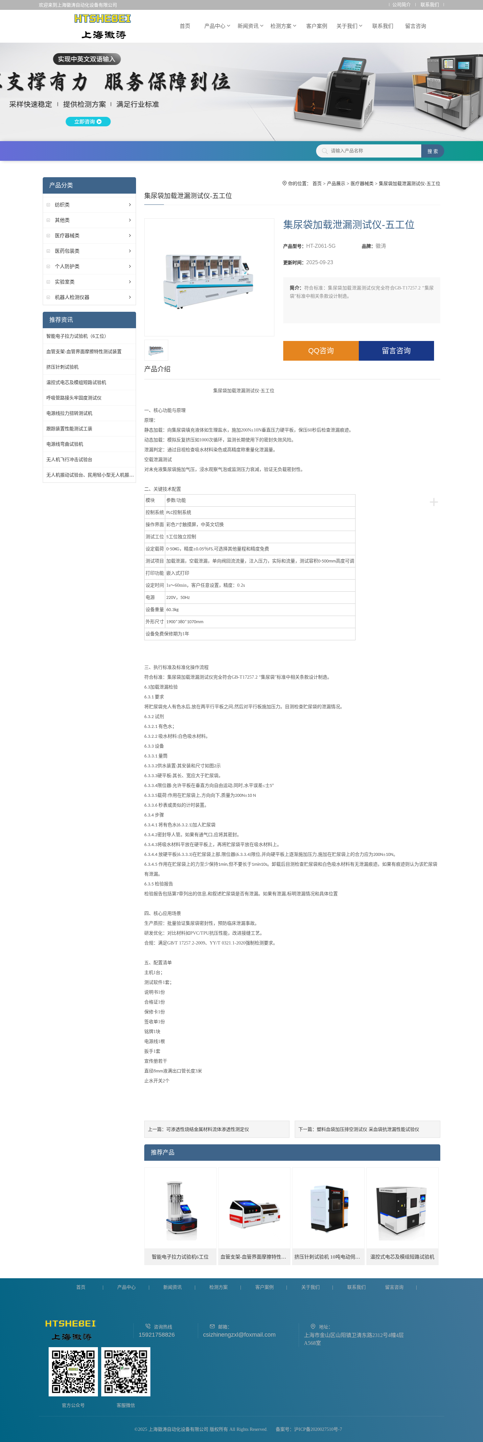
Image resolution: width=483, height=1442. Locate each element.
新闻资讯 (248, 26)
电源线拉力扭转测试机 (69, 413)
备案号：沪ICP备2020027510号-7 (309, 1429)
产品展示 (336, 183)
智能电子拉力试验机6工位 (180, 1257)
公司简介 (401, 5)
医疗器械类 (67, 235)
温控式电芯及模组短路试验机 (76, 382)
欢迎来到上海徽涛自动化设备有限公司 (78, 5)
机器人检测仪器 (72, 297)
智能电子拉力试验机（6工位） (77, 336)
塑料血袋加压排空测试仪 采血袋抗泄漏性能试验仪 (368, 1129)
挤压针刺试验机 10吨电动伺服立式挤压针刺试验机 (329, 1257)
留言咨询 (415, 26)
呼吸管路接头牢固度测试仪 (74, 397)
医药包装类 (67, 251)
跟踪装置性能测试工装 (69, 428)
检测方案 (280, 26)
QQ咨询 (321, 351)
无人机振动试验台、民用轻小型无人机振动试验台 (97, 474)
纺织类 (62, 204)
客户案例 (316, 26)
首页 (185, 26)
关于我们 (346, 26)
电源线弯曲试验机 (64, 444)
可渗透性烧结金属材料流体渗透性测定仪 (207, 1129)
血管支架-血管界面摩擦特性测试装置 (84, 351)
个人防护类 (67, 266)
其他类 (62, 220)
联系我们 (430, 5)
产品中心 (214, 26)
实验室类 (65, 282)
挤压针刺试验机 (62, 367)
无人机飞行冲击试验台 (69, 459)
